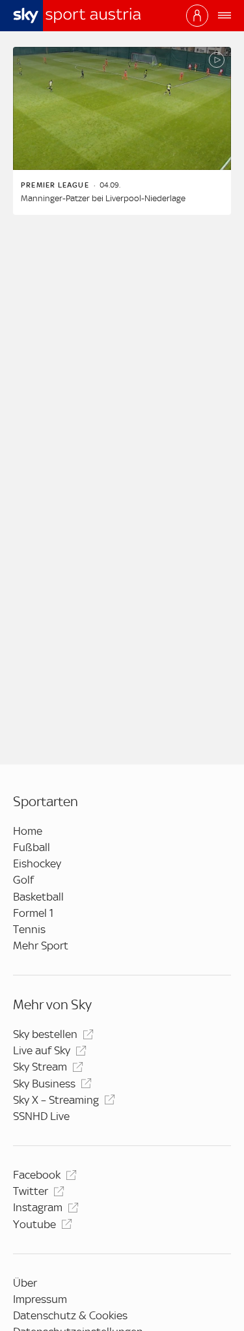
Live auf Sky (41, 1050)
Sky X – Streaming (56, 1099)
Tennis (29, 929)
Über (25, 1282)
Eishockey (37, 863)
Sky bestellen (45, 1034)
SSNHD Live (41, 1116)
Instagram (37, 1207)
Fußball (31, 847)
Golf (23, 879)
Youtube (34, 1224)
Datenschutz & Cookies (70, 1315)
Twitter (30, 1191)
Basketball (38, 896)
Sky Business (44, 1083)
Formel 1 (33, 912)
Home (27, 830)
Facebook (37, 1174)
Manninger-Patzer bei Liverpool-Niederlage (103, 198)
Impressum (40, 1299)
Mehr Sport (40, 945)
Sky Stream (40, 1066)
